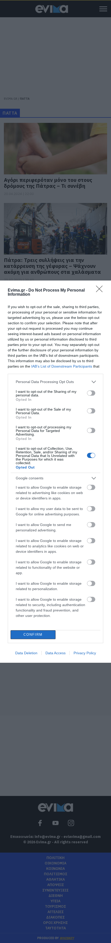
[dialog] (55, 472)
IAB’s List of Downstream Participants (61, 366)
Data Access (55, 653)
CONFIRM (33, 634)
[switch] (91, 393)
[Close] (101, 290)
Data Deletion (26, 653)
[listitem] (55, 382)
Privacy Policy (85, 653)
